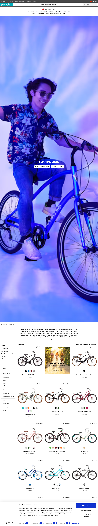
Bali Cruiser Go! (84, 451)
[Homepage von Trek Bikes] (4, 1)
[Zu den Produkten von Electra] (11, 1)
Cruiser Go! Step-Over (84, 488)
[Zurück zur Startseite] (1, 324)
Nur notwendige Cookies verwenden (86, 515)
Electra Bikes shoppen (42, 166)
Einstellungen (75, 523)
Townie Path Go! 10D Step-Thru (30, 451)
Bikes (4, 324)
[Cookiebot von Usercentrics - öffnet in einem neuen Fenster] (9, 523)
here (64, 13)
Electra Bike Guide (57, 166)
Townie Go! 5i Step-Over (57, 411)
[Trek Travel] (30, 1)
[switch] (41, 523)
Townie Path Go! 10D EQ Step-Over (30, 374)
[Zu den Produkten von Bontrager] (19, 1)
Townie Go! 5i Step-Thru (30, 414)
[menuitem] (42, 4)
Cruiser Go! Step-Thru (57, 488)
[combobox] (90, 4)
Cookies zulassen (86, 505)
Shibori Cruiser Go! (30, 488)
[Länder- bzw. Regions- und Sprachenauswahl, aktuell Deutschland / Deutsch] (91, 1)
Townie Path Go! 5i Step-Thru (84, 411)
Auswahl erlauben (86, 510)
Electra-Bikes (10, 324)
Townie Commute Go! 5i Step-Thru (57, 451)
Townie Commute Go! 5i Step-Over (84, 374)
